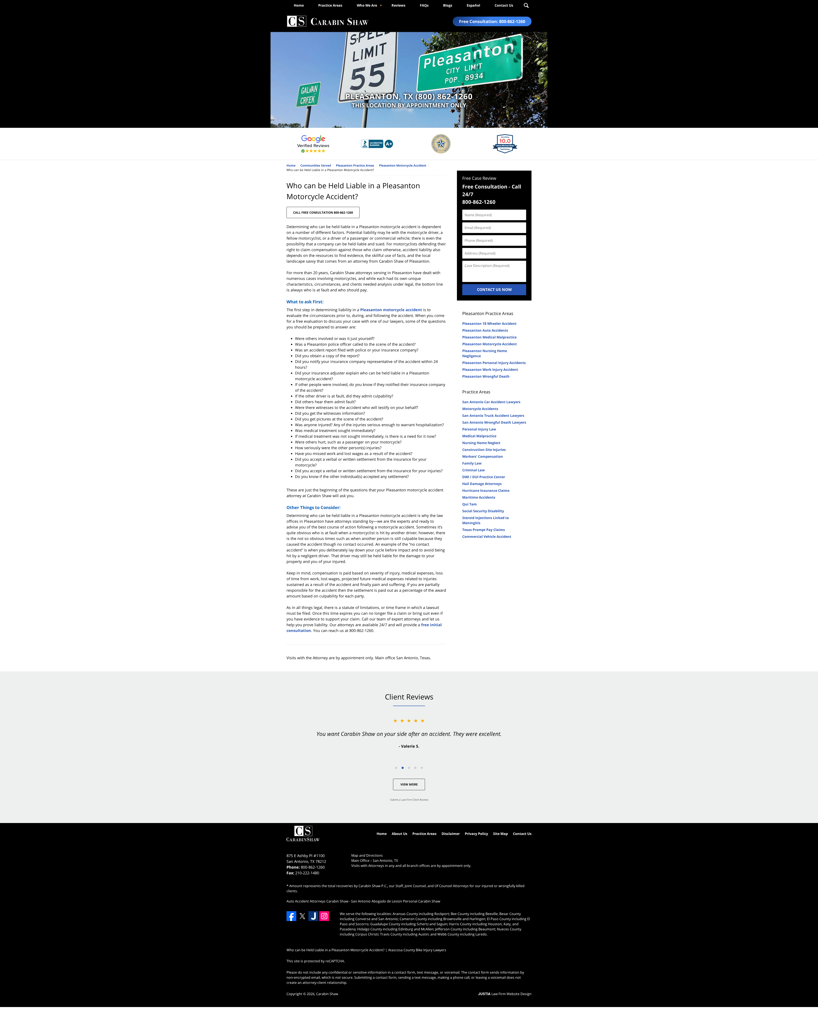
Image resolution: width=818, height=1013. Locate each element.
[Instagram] (324, 916)
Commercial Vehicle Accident (486, 536)
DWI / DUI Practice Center (483, 477)
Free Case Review (479, 178)
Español (473, 5)
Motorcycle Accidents (480, 408)
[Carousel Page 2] (402, 768)
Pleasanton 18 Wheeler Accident (489, 323)
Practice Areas (330, 5)
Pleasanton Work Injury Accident (490, 369)
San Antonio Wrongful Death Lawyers (494, 422)
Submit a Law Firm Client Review (409, 799)
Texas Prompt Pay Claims (483, 529)
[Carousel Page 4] (415, 768)
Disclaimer (451, 833)
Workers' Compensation (482, 456)
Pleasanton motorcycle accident (391, 309)
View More (409, 784)
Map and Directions (367, 855)
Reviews (398, 5)
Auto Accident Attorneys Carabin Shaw (317, 901)
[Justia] (313, 916)
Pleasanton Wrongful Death (486, 376)
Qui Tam (469, 504)
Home (299, 5)
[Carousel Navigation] (409, 767)
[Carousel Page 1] (396, 768)
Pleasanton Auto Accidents (485, 330)
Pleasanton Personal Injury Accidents (494, 362)
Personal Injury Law (479, 429)
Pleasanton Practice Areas (487, 313)
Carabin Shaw (327, 993)
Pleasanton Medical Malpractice (489, 337)
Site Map (500, 833)
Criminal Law (473, 470)
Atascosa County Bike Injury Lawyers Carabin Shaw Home (328, 21)
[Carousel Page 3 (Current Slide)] (409, 768)
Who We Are (367, 5)
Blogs (447, 5)
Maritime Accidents (478, 497)
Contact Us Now (494, 289)
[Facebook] (291, 916)
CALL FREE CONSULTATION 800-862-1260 (323, 212)
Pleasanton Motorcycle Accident (489, 344)
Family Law (472, 463)
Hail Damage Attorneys (482, 483)
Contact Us (504, 5)
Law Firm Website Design (504, 993)
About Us (399, 833)
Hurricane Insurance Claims (486, 490)
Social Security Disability (483, 511)
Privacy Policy (476, 833)
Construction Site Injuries (484, 449)
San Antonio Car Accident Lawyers (491, 402)
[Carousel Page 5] (422, 768)
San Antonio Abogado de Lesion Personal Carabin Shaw (395, 901)
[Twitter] (302, 916)
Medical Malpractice (479, 436)
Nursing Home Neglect (481, 442)
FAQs (424, 5)
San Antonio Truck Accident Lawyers (493, 415)
